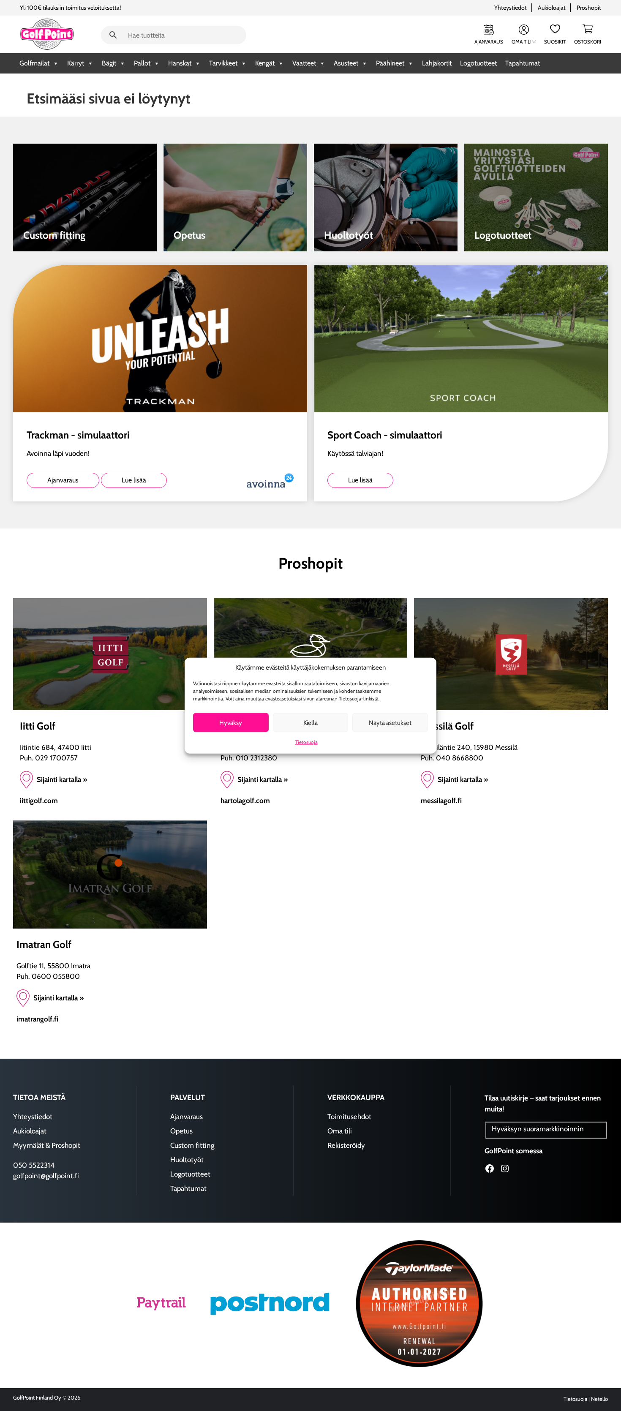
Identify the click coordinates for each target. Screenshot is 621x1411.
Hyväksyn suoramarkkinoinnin (538, 1129)
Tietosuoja (306, 742)
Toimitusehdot (349, 1116)
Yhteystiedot (510, 7)
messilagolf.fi (441, 800)
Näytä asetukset (390, 722)
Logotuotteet (478, 63)
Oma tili (521, 41)
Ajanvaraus (488, 41)
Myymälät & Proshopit (46, 1145)
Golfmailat (34, 63)
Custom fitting (192, 1145)
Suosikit (555, 41)
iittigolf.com (39, 800)
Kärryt (75, 63)
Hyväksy (230, 722)
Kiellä (310, 722)
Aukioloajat (552, 7)
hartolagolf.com (245, 800)
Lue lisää (134, 480)
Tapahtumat (522, 63)
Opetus (181, 1131)
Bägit (109, 63)
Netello (599, 1399)
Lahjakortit (437, 63)
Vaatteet (304, 63)
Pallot (142, 63)
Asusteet (346, 63)
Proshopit (589, 7)
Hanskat (179, 63)
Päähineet (390, 63)
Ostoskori (587, 41)
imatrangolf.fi (37, 1019)
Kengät (265, 63)
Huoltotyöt (187, 1159)
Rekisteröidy (346, 1145)
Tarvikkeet (223, 63)
